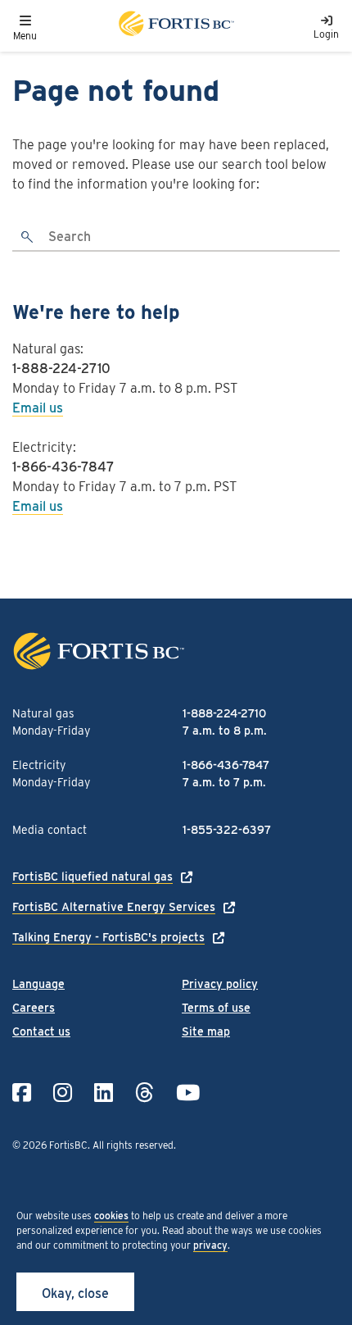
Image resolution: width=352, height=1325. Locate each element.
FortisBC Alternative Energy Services (113, 906)
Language (38, 983)
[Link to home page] (175, 26)
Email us (37, 408)
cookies (111, 1215)
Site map (206, 1031)
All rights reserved (133, 1145)
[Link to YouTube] (188, 1093)
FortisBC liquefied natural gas (92, 876)
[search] (27, 238)
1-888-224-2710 (61, 368)
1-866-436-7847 (63, 467)
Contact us (41, 1031)
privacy (210, 1245)
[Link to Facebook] (21, 1093)
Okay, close (75, 1293)
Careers (33, 1007)
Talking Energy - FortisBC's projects (108, 937)
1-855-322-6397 (227, 829)
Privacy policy (220, 983)
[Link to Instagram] (62, 1093)
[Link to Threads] (144, 1093)
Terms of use (216, 1007)
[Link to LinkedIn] (103, 1093)
